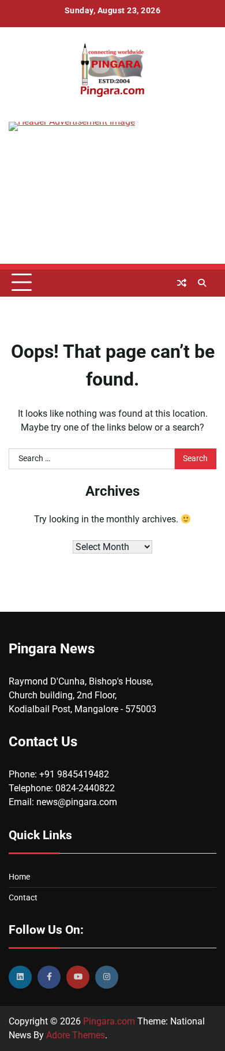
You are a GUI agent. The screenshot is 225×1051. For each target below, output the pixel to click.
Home (19, 876)
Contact (23, 897)
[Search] (202, 282)
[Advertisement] (112, 206)
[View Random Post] (181, 282)
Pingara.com (109, 1021)
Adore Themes (75, 1035)
